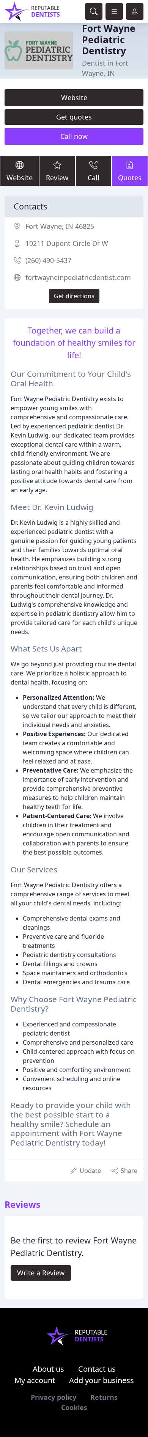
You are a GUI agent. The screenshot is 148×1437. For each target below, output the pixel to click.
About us (48, 1369)
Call (93, 177)
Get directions (74, 296)
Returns (104, 1397)
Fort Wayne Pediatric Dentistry (108, 39)
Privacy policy (53, 1397)
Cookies (74, 1407)
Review (57, 177)
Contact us (97, 1369)
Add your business (101, 1380)
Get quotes (74, 116)
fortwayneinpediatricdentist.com (78, 277)
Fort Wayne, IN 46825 (59, 226)
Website (74, 97)
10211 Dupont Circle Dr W (66, 243)
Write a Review (41, 1272)
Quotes (130, 177)
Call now (74, 136)
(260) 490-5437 (48, 260)
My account (34, 1380)
